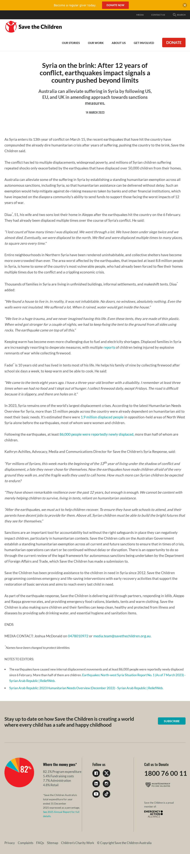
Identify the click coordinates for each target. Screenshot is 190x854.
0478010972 (78, 636)
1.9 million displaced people (102, 417)
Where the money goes (59, 764)
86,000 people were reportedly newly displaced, (97, 434)
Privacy (9, 843)
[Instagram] (106, 783)
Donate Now (115, 5)
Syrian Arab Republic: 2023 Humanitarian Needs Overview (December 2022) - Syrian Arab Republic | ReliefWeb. (86, 688)
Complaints (25, 843)
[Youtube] (96, 794)
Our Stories (71, 42)
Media (140, 14)
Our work (96, 42)
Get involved (144, 42)
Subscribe (172, 721)
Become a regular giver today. (75, 5)
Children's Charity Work (77, 843)
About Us (119, 42)
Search (181, 14)
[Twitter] (106, 773)
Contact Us (158, 14)
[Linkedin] (96, 783)
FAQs (40, 843)
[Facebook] (96, 773)
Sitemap (52, 843)
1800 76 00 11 (165, 773)
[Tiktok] (106, 794)
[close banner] (185, 6)
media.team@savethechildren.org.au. (122, 636)
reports (109, 347)
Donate (173, 42)
